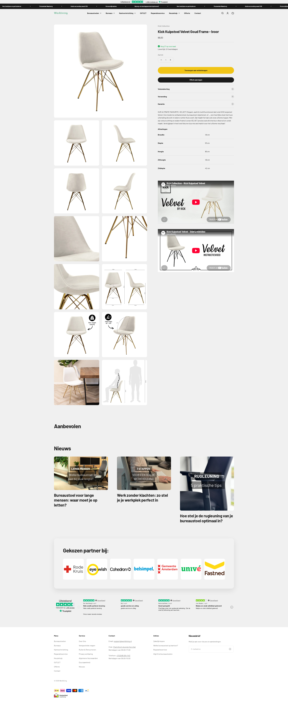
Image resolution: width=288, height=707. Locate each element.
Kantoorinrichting (126, 13)
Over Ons (82, 641)
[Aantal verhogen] (170, 60)
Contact (198, 13)
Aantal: (160, 55)
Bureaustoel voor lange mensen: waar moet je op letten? (75, 500)
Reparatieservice (158, 13)
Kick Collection (164, 26)
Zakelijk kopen (159, 641)
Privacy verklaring (86, 654)
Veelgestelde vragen (87, 645)
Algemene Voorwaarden (88, 658)
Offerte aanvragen (196, 80)
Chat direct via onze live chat (124, 647)
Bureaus (109, 13)
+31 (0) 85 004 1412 (123, 655)
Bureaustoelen (93, 13)
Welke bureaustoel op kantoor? (165, 645)
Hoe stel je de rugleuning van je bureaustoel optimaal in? (206, 518)
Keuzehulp (173, 13)
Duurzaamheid (84, 662)
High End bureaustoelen (162, 654)
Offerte (187, 13)
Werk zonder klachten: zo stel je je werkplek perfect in (142, 497)
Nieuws (82, 667)
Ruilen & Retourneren (87, 650)
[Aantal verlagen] (161, 60)
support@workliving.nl (123, 641)
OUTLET (143, 13)
